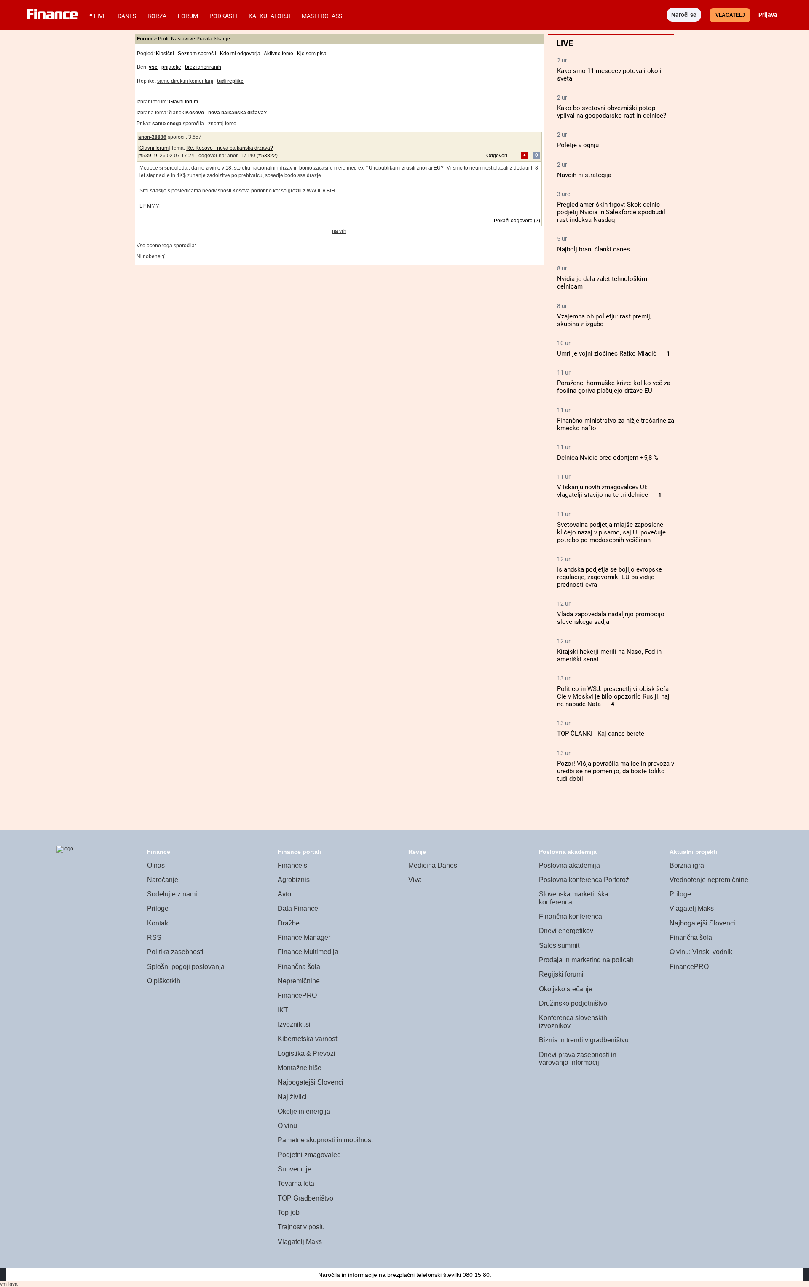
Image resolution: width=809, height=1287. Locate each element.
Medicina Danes (432, 865)
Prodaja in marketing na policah (586, 959)
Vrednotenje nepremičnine (709, 879)
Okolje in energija (304, 1111)
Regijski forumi (561, 974)
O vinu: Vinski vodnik (701, 951)
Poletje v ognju (578, 145)
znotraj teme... (224, 124)
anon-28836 (152, 137)
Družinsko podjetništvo (573, 1003)
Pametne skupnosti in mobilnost (325, 1140)
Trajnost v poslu (301, 1226)
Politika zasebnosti (175, 951)
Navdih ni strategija (584, 175)
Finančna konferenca (570, 916)
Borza (156, 16)
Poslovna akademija (569, 865)
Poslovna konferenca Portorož (584, 879)
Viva (415, 879)
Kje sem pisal (312, 54)
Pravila (204, 39)
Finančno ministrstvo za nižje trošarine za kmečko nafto (615, 424)
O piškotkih (163, 981)
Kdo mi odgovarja (240, 54)
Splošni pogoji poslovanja (186, 966)
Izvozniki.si (294, 1024)
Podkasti (223, 16)
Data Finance (298, 908)
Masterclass (322, 16)
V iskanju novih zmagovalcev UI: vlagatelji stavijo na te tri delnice (602, 491)
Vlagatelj (730, 15)
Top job (289, 1212)
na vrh (339, 231)
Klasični (165, 54)
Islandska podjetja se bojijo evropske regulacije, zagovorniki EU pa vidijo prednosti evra (609, 577)
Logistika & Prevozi (306, 1053)
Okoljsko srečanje (565, 989)
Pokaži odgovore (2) (517, 221)
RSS (154, 937)
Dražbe (289, 923)
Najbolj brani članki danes (593, 249)
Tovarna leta (296, 1183)
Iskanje (222, 39)
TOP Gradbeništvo (305, 1198)
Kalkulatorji (269, 16)
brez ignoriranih (203, 67)
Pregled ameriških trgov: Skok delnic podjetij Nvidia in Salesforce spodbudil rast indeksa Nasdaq (611, 212)
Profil (164, 39)
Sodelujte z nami (172, 894)
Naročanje (162, 879)
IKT (283, 1010)
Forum (188, 16)
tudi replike (230, 81)
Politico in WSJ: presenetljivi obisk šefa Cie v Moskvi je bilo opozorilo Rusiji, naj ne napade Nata (613, 696)
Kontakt (158, 923)
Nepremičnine (299, 981)
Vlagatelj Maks (300, 1241)
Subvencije (294, 1169)
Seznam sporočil (197, 54)
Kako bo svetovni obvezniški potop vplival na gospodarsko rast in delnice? (611, 111)
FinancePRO (297, 995)
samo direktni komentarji (185, 81)
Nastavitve (183, 39)
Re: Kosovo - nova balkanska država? (229, 148)
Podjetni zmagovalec (309, 1154)
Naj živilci (292, 1097)
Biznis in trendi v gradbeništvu (584, 1040)
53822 (268, 156)
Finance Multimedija (308, 951)
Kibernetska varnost (307, 1038)
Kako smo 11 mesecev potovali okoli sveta (609, 74)
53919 (149, 156)
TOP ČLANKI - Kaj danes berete (600, 733)
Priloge (158, 908)
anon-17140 (241, 156)
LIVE (100, 16)
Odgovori (496, 156)
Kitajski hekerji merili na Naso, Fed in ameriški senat (609, 655)
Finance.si (293, 865)
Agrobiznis (294, 879)
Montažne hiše (299, 1067)
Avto (284, 894)
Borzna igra (687, 865)
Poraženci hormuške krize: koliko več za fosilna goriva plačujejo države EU (613, 386)
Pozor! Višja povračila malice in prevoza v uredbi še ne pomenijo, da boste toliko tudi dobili (615, 771)
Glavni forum (183, 102)
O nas (156, 865)
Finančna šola (299, 966)
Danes (127, 16)
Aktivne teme (278, 54)
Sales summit (559, 945)
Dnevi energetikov (566, 930)
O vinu (287, 1125)
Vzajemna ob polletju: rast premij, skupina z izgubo (604, 320)
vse (153, 67)
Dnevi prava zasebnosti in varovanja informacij (577, 1058)
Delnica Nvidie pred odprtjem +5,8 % (607, 457)
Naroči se (683, 14)
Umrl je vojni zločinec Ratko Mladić (606, 353)
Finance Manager (304, 937)
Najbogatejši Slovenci (310, 1082)
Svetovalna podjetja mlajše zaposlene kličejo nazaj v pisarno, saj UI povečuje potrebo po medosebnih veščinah (611, 532)
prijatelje (171, 67)
